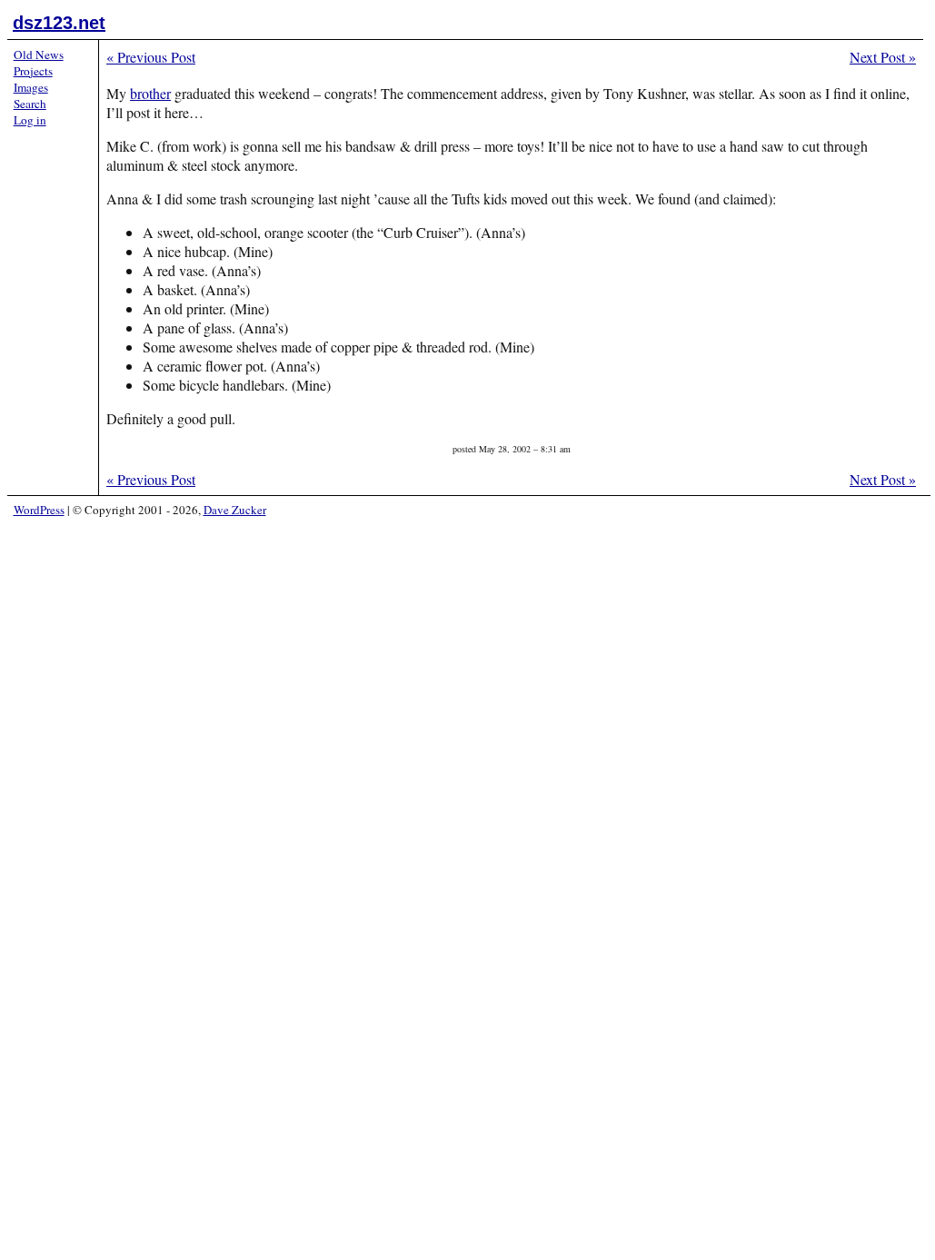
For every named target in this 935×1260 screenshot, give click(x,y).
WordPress (39, 509)
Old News (39, 54)
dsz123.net (59, 23)
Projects (33, 71)
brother (150, 93)
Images (31, 87)
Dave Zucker (235, 509)
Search (30, 103)
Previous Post (150, 56)
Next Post (883, 56)
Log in (30, 120)
